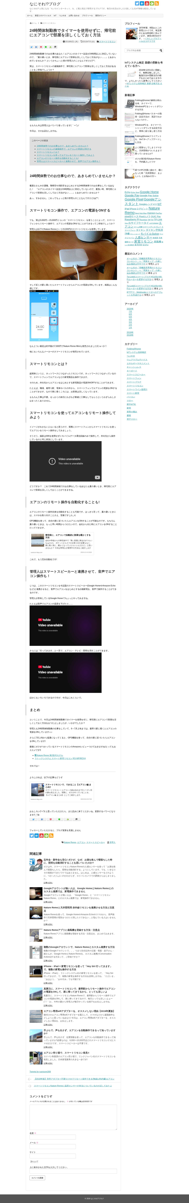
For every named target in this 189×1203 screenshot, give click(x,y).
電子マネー (132, 419)
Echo (127, 192)
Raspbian (143, 220)
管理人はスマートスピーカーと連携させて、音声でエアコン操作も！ (69, 161)
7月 (130, 311)
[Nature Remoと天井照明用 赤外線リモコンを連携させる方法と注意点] (36, 912)
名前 (33, 1133)
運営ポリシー (100, 15)
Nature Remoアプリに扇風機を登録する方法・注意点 (72, 930)
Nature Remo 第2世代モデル (49, 755)
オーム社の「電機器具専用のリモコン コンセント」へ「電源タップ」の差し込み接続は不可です (144, 261)
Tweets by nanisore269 (40, 1072)
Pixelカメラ (144, 216)
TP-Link (158, 219)
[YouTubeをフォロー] (147, 3)
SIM (149, 220)
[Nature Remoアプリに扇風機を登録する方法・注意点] (36, 935)
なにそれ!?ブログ (45, 4)
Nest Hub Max (141, 213)
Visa (126, 223)
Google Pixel (134, 199)
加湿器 (155, 238)
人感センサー (143, 237)
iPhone (133, 209)
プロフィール (87, 15)
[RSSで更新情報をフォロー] (157, 3)
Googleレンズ (145, 204)
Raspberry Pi (132, 219)
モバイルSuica (150, 233)
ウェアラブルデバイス (137, 360)
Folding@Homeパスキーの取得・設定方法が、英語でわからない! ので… (148, 117)
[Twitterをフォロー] (137, 3)
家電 (129, 408)
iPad (127, 209)
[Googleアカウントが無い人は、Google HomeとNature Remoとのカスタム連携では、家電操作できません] (36, 893)
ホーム (30, 15)
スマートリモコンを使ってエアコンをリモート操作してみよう (65, 155)
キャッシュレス (134, 367)
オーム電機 (138, 227)
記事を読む (48, 883)
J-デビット (142, 209)
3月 (130, 322)
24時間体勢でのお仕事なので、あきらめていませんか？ (62, 146)
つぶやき (62, 15)
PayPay (159, 213)
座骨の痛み (132, 412)
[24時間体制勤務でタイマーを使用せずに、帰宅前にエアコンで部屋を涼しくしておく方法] (36, 47)
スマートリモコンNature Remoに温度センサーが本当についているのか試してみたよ (73, 1086)
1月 (130, 328)
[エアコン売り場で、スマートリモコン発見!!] (36, 1058)
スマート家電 (133, 393)
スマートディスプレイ (152, 227)
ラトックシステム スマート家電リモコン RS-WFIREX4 (60, 758)
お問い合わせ (74, 15)
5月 (130, 317)
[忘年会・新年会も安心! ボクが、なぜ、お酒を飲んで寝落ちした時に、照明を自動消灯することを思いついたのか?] (36, 865)
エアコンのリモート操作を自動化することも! (57, 158)
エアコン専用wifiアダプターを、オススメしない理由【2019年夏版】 (79, 1011)
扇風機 (157, 241)
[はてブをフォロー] (142, 3)
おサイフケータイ (138, 222)
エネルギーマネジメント (138, 363)
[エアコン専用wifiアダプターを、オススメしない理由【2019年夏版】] (36, 1016)
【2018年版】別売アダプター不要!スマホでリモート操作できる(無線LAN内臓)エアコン (74, 1079)
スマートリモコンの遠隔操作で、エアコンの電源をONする (64, 149)
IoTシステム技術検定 (136, 352)
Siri (152, 220)
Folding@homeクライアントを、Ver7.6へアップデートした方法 (148, 139)
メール (34, 1143)
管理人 (112, 842)
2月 (130, 325)
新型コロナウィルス (43, 15)
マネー (130, 401)
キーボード (132, 371)
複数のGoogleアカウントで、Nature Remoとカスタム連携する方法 (79, 947)
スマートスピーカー (95, 842)
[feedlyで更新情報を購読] (152, 3)
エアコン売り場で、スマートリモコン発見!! (66, 1053)
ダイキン (140, 230)
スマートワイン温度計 (137, 389)
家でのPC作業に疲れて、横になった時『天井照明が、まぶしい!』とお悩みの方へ (149, 173)
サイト (33, 1152)
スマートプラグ (134, 382)
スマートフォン (134, 378)
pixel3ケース (132, 216)
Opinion (151, 213)
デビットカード (135, 234)
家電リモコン (143, 241)
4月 (130, 320)
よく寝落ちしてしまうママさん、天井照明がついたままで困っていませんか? (148, 150)
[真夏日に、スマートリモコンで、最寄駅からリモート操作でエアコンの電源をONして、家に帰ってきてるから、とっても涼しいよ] (36, 994)
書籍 (129, 415)
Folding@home (134, 349)
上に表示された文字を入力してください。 (49, 1167)
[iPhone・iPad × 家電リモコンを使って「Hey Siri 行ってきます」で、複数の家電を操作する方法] (36, 971)
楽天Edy (138, 245)
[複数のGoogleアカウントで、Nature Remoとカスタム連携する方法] (36, 952)
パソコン (131, 397)
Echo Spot (135, 192)
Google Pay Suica (149, 195)
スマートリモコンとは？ (48, 152)
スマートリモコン (107, 42)
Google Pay (132, 195)
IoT (55, 15)
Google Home (149, 192)
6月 (130, 314)
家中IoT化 (131, 404)
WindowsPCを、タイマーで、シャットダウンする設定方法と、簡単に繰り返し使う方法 (149, 128)
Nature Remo (70, 842)
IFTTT (155, 204)
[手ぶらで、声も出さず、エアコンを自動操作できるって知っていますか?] (36, 1035)
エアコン (81, 842)
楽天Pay (145, 245)
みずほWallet (153, 223)
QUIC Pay (156, 216)
